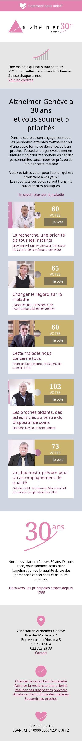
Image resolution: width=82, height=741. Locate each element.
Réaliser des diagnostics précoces (41, 690)
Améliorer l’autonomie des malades (41, 694)
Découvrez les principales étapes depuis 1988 (41, 590)
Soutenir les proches (41, 698)
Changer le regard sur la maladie (41, 681)
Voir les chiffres (20, 80)
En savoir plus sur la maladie (41, 194)
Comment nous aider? (45, 6)
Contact (41, 652)
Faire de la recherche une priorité (41, 685)
